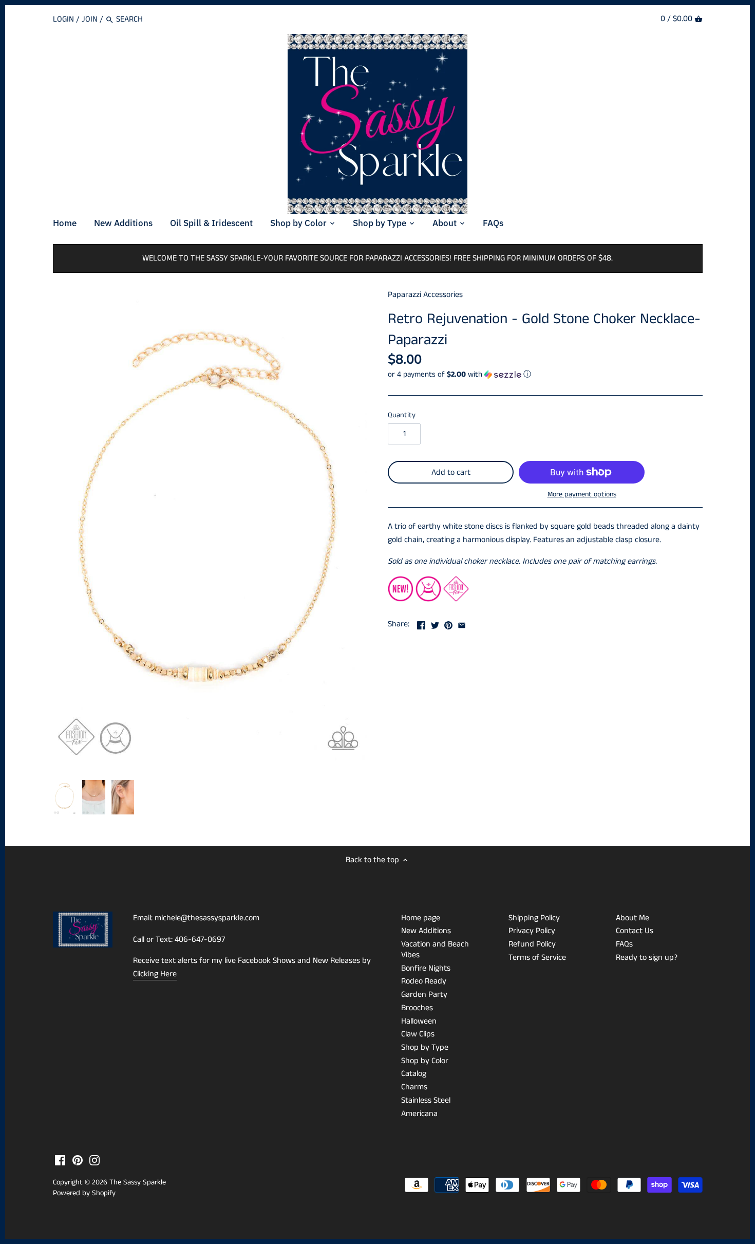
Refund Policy (532, 944)
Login (63, 19)
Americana (419, 1114)
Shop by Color (424, 1061)
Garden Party (424, 994)
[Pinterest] (77, 1160)
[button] (545, 374)
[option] (65, 797)
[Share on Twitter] (435, 623)
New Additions (426, 931)
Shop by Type (424, 1047)
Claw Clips (418, 1034)
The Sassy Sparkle (137, 1182)
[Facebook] (60, 1160)
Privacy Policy (531, 931)
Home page (420, 918)
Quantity (402, 415)
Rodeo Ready (423, 981)
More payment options (582, 494)
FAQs (624, 944)
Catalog (413, 1074)
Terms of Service (537, 957)
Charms (414, 1087)
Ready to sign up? (646, 957)
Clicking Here (155, 974)
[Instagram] (94, 1160)
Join (90, 19)
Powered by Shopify (84, 1193)
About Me (632, 918)
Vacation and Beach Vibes (435, 949)
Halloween (419, 1021)
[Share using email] (462, 623)
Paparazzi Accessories (425, 295)
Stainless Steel (425, 1100)
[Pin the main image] (448, 623)
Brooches (417, 1008)
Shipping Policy (534, 918)
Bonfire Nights (425, 968)
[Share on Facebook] (421, 623)
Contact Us (634, 931)
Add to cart (450, 472)
